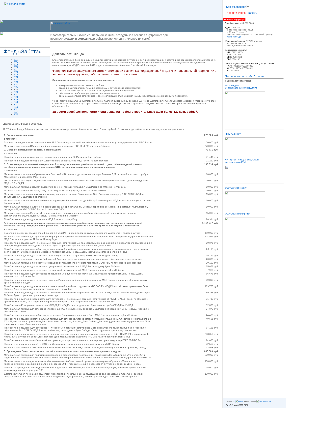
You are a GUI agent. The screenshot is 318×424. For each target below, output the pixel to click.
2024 (16, 112)
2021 (16, 104)
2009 (16, 74)
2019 (16, 99)
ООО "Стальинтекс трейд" (237, 214)
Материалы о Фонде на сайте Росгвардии (245, 76)
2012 (16, 82)
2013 (16, 84)
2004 (16, 62)
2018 (16, 97)
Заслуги (252, 12)
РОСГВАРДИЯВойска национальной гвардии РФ (241, 86)
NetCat (268, 401)
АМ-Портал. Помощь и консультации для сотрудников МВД (242, 161)
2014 (16, 87)
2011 (16, 79)
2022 (16, 107)
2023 (16, 109)
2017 (16, 94)
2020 (16, 102)
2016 (16, 92)
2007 (16, 69)
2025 (16, 114)
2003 (16, 60)
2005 (16, 64)
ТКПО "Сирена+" (233, 134)
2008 (16, 72)
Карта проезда (234, 37)
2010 (16, 77)
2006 (16, 67)
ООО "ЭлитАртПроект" (235, 188)
